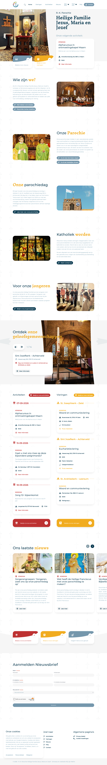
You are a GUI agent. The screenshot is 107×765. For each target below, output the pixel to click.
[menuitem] (30, 4)
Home (30, 4)
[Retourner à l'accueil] (15, 4)
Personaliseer (19, 755)
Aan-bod (65, 4)
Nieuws (58, 4)
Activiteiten (48, 4)
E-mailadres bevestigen (60, 682)
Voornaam (15, 672)
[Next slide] (92, 546)
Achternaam (57, 672)
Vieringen (39, 4)
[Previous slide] (87, 546)
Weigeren (29, 755)
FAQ (81, 4)
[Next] (21, 347)
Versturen (53, 705)
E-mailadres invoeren (18, 682)
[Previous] (15, 347)
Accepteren (9, 755)
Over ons (73, 4)
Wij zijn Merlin (70, 761)
